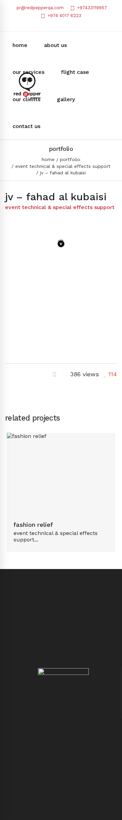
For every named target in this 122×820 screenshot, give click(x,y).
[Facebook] (7, 374)
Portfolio (70, 159)
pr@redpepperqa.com (39, 7)
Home (48, 159)
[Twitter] (19, 374)
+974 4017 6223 (63, 15)
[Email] (54, 374)
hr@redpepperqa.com (61, 807)
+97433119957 (91, 7)
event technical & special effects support (62, 166)
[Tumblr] (31, 374)
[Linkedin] (43, 374)
